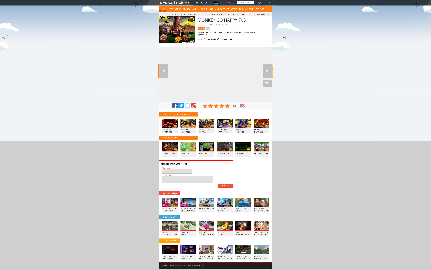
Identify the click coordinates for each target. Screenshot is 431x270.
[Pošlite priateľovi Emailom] (187, 105)
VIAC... (163, 11)
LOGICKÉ (203, 9)
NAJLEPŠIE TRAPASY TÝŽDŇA (243, 233)
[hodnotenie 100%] (227, 106)
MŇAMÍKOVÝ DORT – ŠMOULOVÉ (241, 210)
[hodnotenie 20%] (205, 106)
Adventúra (201, 28)
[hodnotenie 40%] (210, 106)
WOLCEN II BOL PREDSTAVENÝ (169, 257)
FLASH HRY (213, 14)
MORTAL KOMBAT (261, 153)
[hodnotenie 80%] (222, 106)
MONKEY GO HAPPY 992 (259, 130)
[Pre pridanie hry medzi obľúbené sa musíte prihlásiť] (242, 105)
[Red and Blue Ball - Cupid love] (163, 71)
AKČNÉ (164, 9)
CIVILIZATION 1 (205, 153)
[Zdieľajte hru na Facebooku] (175, 105)
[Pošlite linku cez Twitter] (181, 105)
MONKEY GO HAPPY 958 (168, 130)
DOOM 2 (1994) (169, 153)
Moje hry (231, 3)
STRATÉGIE (232, 9)
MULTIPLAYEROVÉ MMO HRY (258, 14)
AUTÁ (194, 9)
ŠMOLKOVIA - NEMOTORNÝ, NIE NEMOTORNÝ (261, 210)
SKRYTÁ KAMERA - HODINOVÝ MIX (261, 233)
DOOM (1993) (223, 153)
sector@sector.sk (200, 266)
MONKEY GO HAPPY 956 (186, 130)
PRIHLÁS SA (265, 2)
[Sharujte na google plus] (193, 105)
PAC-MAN (239, 153)
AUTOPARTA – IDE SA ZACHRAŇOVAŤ (188, 209)
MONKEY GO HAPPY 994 (241, 130)
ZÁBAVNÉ (260, 9)
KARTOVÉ (249, 9)
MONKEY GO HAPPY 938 (223, 130)
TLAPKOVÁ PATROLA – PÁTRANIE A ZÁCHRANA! (222, 211)
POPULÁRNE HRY (171, 138)
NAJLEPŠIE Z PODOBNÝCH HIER (176, 114)
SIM (211, 9)
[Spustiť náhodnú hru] (267, 83)
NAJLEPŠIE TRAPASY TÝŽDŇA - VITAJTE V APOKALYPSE (206, 235)
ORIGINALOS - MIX (206, 208)
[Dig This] (267, 71)
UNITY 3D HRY (224, 14)
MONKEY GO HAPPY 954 (204, 130)
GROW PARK (186, 153)
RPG (241, 9)
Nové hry (191, 3)
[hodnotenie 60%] (216, 106)
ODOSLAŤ (226, 186)
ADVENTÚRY (175, 9)
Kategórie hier (218, 3)
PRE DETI (171, 14)
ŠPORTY (186, 9)
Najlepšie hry (204, 3)
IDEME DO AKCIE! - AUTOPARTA (170, 209)
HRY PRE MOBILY (238, 14)
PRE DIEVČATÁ (182, 14)
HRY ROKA (194, 14)
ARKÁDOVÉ (220, 9)
